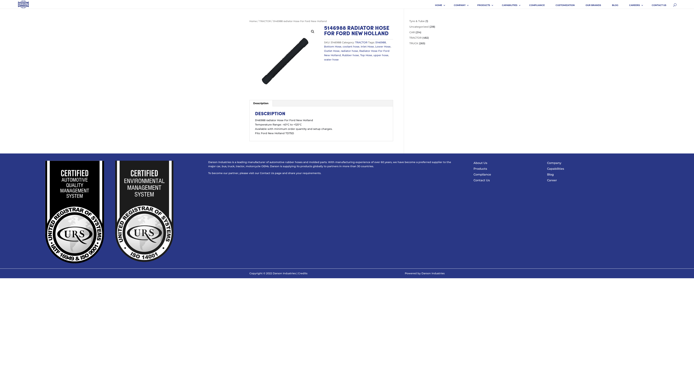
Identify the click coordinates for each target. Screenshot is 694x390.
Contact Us (659, 5)
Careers (634, 5)
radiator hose (349, 51)
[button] (312, 31)
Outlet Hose (332, 51)
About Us (480, 163)
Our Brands (593, 5)
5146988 (380, 42)
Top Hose (366, 55)
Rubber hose (350, 55)
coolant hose (351, 46)
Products (483, 5)
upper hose (380, 55)
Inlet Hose (367, 46)
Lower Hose (383, 46)
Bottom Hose (332, 46)
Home (438, 5)
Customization (565, 5)
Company (460, 5)
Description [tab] (261, 103)
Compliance (537, 5)
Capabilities (509, 5)
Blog (615, 5)
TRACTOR (265, 21)
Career (552, 180)
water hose (331, 59)
